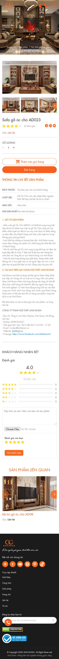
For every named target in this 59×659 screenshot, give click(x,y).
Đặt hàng (29, 169)
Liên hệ (5, 600)
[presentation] (4, 106)
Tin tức (5, 605)
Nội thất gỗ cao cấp (40, 46)
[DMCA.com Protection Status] (12, 628)
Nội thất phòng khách (29, 50)
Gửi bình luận (14, 452)
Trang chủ (11, 46)
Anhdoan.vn (17, 330)
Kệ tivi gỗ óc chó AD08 (17, 514)
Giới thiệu (6, 577)
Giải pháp (6, 588)
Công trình (6, 582)
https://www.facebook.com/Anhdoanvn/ (32, 333)
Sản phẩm (23, 46)
